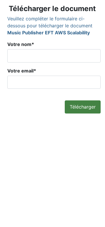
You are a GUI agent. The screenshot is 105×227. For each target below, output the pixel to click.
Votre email (21, 71)
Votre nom (20, 44)
